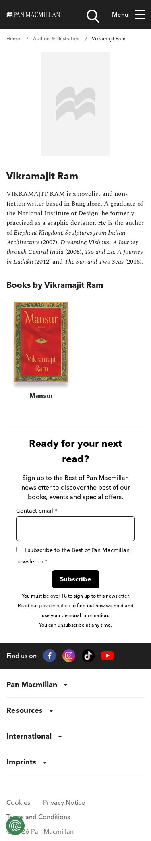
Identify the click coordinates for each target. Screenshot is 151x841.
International (29, 736)
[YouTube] (107, 655)
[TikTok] (88, 655)
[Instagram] (68, 655)
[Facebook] (49, 655)
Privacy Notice (64, 802)
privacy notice (54, 605)
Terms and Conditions (38, 817)
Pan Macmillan (31, 684)
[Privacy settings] (15, 825)
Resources (24, 710)
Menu (120, 14)
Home (13, 38)
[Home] (33, 14)
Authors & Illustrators (56, 38)
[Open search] (93, 16)
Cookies (18, 802)
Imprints (21, 761)
